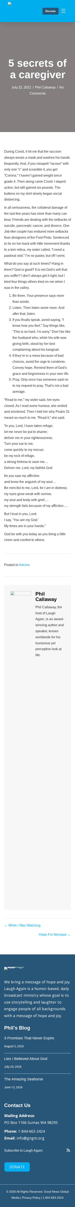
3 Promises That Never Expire (29, 1038)
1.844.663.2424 (53, 1197)
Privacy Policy (31, 1197)
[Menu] (63, 11)
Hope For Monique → (55, 934)
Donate (50, 11)
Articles (24, 565)
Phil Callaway (45, 87)
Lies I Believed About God (25, 1059)
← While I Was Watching (22, 925)
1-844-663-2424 (31, 1131)
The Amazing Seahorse (23, 1079)
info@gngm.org (30, 1138)
